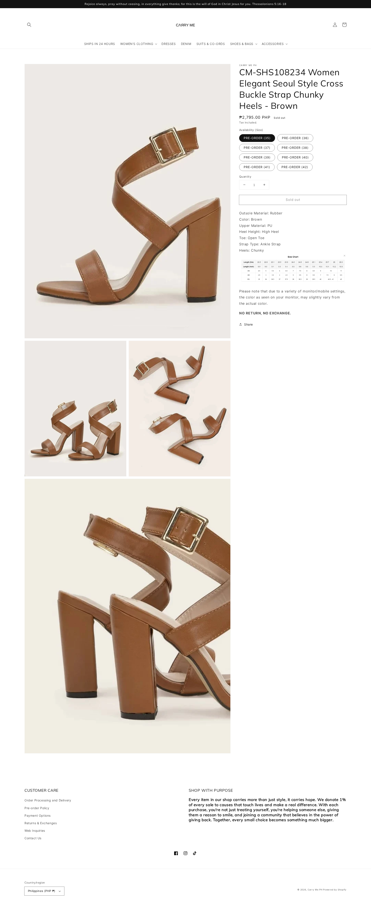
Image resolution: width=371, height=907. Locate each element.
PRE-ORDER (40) (295, 157)
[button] (29, 24)
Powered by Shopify (335, 889)
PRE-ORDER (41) (257, 167)
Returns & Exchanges (40, 823)
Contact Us (32, 838)
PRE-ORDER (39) (257, 157)
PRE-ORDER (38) (295, 147)
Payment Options (37, 815)
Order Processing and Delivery (47, 800)
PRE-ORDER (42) (294, 167)
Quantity (245, 176)
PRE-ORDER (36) (295, 138)
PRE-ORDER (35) (257, 138)
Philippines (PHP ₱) (41, 891)
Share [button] (248, 324)
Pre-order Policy (36, 808)
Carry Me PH (315, 889)
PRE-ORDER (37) (257, 147)
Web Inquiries (34, 830)
